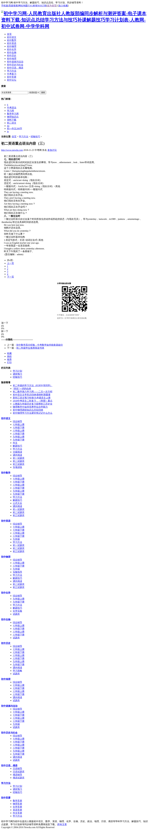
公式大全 (17, 503)
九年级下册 (18, 439)
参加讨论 (52, 150)
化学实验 (17, 611)
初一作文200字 (14, 128)
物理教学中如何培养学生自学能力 (30, 407)
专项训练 (17, 467)
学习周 (10, 110)
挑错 (9, 356)
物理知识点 (13, 117)
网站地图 (23, 5)
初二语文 (11, 123)
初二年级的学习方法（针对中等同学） (32, 385)
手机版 (4, 5)
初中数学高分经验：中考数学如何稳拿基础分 (39, 345)
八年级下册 (18, 433)
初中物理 (5, 556)
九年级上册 (18, 436)
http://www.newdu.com (12, 150)
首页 (14, 136)
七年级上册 (18, 424)
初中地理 (5, 679)
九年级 (16, 539)
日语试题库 (18, 771)
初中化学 (5, 592)
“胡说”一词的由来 (22, 388)
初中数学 (5, 472)
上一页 (10, 263)
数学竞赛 (17, 800)
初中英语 (5, 521)
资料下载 (11, 120)
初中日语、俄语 (9, 765)
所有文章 (62, 824)
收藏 (9, 353)
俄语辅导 (17, 774)
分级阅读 (17, 452)
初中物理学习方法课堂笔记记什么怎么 (32, 413)
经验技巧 (35, 136)
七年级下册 (18, 427)
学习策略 (17, 670)
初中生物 (5, 619)
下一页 (10, 277)
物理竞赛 (17, 803)
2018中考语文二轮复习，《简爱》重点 (32, 400)
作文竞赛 (17, 813)
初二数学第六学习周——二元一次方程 (32, 391)
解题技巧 (17, 446)
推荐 (9, 359)
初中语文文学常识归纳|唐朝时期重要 (31, 394)
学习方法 (23, 136)
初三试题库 (18, 464)
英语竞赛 (17, 810)
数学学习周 (13, 113)
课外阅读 (17, 455)
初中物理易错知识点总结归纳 (28, 410)
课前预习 (17, 374)
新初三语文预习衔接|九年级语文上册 (31, 397)
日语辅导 (17, 768)
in (8, 131)
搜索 (43, 92)
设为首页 (51, 5)
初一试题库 (18, 458)
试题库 (16, 614)
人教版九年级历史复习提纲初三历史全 (32, 404)
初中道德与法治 (9, 706)
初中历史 (5, 643)
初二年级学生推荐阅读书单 (30, 348)
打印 (9, 362)
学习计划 (17, 371)
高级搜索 (13, 5)
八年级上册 (18, 430)
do (8, 126)
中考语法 (11, 107)
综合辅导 (17, 421)
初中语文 (5, 418)
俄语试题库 (18, 777)
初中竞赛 (5, 797)
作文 (15, 443)
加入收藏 (63, 5)
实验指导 (17, 572)
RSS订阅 (42, 5)
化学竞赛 (17, 807)
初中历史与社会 (9, 732)
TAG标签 (33, 5)
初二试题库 (18, 461)
